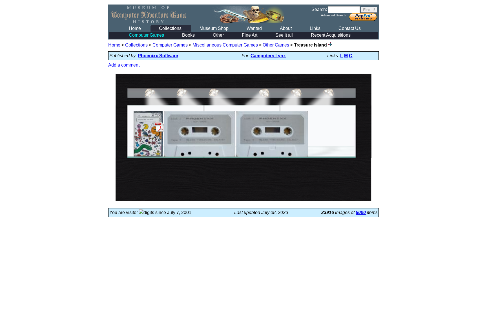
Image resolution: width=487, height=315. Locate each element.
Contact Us (349, 28)
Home (135, 28)
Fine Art (249, 35)
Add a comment (124, 65)
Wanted (254, 28)
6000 (361, 212)
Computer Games (146, 35)
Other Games (276, 45)
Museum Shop (214, 28)
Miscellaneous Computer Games (225, 45)
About (286, 28)
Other (218, 35)
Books (188, 35)
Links (315, 28)
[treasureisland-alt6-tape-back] (272, 156)
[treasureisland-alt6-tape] (199, 156)
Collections (170, 28)
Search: (319, 9)
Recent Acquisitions (331, 35)
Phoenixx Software (158, 55)
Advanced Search (333, 15)
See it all (284, 35)
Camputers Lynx (268, 55)
